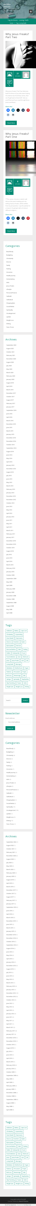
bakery (16, 631)
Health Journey (10, 275)
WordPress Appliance (10, 1205)
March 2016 (9, 420)
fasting (25, 649)
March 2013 (9, 486)
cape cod (24, 631)
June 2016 (9, 414)
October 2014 (10, 445)
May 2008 (9, 609)
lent (22, 660)
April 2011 (9, 527)
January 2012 (10, 517)
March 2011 (9, 530)
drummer (16, 642)
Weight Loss (10, 320)
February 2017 (10, 403)
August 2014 (10, 451)
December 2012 (11, 496)
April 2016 (9, 417)
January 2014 (10, 465)
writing (27, 687)
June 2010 (9, 558)
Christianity (9, 258)
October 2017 (10, 396)
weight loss (19, 687)
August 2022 (10, 348)
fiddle (8, 653)
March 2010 (9, 565)
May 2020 (9, 369)
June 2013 (9, 479)
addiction (9, 631)
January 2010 (10, 572)
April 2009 (9, 585)
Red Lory (9, 675)
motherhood (18, 668)
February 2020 (10, 376)
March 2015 (9, 431)
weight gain (9, 687)
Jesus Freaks (10, 286)
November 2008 (11, 596)
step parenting (10, 683)
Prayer (24, 672)
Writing (8, 324)
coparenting (18, 634)
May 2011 (9, 523)
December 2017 (11, 393)
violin (25, 683)
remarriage (17, 675)
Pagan (26, 668)
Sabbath (9, 296)
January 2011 (10, 537)
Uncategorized (10, 313)
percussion (17, 672)
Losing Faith (9, 664)
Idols (7, 282)
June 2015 (9, 427)
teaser (19, 683)
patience (8, 672)
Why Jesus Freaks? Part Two (17, 35)
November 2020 (11, 359)
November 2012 (11, 499)
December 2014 (11, 438)
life (27, 660)
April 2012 (9, 513)
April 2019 (9, 386)
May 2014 (9, 458)
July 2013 (9, 475)
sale (24, 675)
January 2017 (10, 407)
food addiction (10, 657)
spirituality (16, 679)
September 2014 (11, 448)
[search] (8, 16)
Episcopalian (10, 645)
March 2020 (9, 372)
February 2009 (10, 589)
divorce (8, 642)
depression (19, 638)
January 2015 (10, 434)
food (23, 653)
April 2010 (9, 561)
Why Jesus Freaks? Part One (17, 135)
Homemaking (10, 279)
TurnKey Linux (27, 1205)
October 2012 (10, 503)
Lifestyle (9, 289)
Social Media (10, 306)
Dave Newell (10, 638)
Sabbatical (9, 300)
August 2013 (10, 472)
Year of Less (10, 327)
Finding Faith (16, 653)
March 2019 (9, 390)
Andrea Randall (8, 5)
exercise (18, 645)
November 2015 (11, 424)
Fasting (8, 269)
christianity (9, 634)
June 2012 (9, 506)
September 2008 (11, 602)
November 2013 (11, 469)
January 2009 (10, 592)
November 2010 (11, 544)
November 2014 (11, 441)
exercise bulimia (11, 649)
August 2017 (10, 400)
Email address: (10, 718)
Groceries (9, 272)
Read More (11, 123)
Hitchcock (25, 657)
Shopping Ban (10, 303)
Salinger (8, 679)
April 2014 (9, 462)
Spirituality (9, 310)
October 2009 (10, 575)
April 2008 (9, 613)
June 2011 (9, 520)
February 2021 (10, 355)
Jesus (7, 660)
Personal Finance (11, 293)
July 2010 (9, 554)
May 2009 (9, 582)
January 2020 (10, 379)
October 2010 (10, 548)
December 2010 (11, 541)
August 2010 (10, 551)
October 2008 (10, 599)
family (8, 265)
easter (23, 642)
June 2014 (9, 455)
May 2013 (9, 482)
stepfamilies (25, 679)
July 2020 (9, 366)
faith (19, 649)
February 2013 (10, 489)
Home (11, 23)
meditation (9, 668)
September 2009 (11, 578)
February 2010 (10, 568)
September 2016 (11, 410)
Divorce (8, 262)
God (19, 657)
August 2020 (10, 362)
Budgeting (9, 255)
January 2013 (10, 493)
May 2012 (9, 510)
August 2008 (10, 606)
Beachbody (9, 251)
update (8, 317)
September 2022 (11, 345)
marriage (18, 664)
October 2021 (10, 352)
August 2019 (10, 383)
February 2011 (10, 534)
